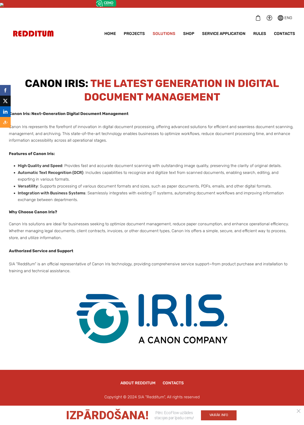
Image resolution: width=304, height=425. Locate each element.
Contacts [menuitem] (284, 33)
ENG (287, 17)
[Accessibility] (269, 17)
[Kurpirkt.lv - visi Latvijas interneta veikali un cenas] (47, 5)
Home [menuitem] (110, 33)
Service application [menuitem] (223, 33)
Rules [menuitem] (259, 33)
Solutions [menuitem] (164, 33)
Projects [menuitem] (134, 33)
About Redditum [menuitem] (138, 383)
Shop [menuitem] (188, 33)
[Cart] (258, 17)
